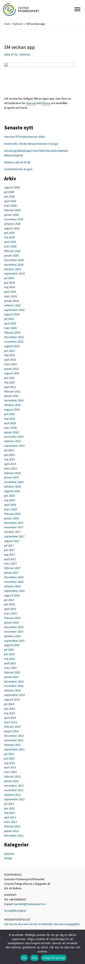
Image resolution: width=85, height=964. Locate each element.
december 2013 (14, 736)
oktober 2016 (12, 586)
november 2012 (13, 790)
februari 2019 (12, 473)
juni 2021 (9, 378)
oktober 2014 (12, 690)
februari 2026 (12, 210)
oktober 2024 (12, 269)
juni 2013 (9, 758)
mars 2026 (10, 205)
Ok (24, 957)
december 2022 (14, 337)
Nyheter (25, 54)
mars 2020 (10, 428)
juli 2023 (9, 319)
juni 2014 (9, 708)
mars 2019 (10, 468)
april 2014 (10, 718)
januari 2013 (11, 781)
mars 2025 (10, 246)
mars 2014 (10, 722)
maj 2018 (9, 500)
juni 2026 (9, 196)
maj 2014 (9, 713)
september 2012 (14, 799)
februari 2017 (12, 568)
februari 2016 (12, 618)
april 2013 (10, 767)
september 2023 (14, 310)
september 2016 (14, 591)
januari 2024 (11, 301)
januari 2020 (11, 432)
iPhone (45, 103)
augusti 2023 (12, 314)
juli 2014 (9, 704)
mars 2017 (10, 563)
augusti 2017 (12, 541)
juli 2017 (9, 545)
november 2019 (13, 436)
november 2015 (13, 631)
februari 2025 (12, 251)
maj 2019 (9, 459)
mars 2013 (10, 772)
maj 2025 (9, 237)
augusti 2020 (12, 409)
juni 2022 (9, 351)
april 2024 (10, 292)
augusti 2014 (12, 699)
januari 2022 (11, 369)
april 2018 (10, 505)
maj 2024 (9, 287)
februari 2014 (12, 726)
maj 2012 (9, 813)
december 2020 (14, 400)
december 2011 (14, 835)
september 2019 (14, 446)
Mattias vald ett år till (17, 162)
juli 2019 (9, 450)
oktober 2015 (12, 636)
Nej (34, 957)
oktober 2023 (12, 305)
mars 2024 (10, 296)
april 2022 (10, 359)
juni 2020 (9, 414)
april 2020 (10, 423)
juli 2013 (9, 754)
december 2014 (14, 681)
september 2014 (14, 695)
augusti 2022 (12, 346)
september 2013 (14, 749)
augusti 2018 (12, 491)
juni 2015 (9, 654)
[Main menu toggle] (77, 9)
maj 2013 (9, 763)
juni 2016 (9, 604)
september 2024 (14, 273)
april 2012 (10, 817)
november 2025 (13, 219)
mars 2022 (10, 364)
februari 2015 (12, 672)
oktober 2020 (12, 405)
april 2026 (10, 201)
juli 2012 (9, 804)
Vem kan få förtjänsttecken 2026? (24, 136)
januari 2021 (11, 396)
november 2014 (13, 686)
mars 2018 (10, 509)
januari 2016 (11, 622)
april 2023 (10, 323)
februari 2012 (12, 826)
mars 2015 (10, 668)
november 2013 (13, 740)
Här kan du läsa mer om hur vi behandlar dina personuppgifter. (42, 924)
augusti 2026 (12, 187)
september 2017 (14, 536)
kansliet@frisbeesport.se (30, 904)
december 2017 (14, 523)
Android (31, 103)
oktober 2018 (12, 486)
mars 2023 (10, 328)
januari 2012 (11, 831)
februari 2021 (12, 391)
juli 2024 (9, 278)
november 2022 (13, 341)
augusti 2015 (12, 645)
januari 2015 (11, 677)
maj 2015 (9, 659)
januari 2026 (11, 215)
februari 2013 (12, 776)
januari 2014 (11, 731)
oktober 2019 (12, 441)
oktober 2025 (12, 224)
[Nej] (80, 947)
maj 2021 (9, 382)
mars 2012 (10, 822)
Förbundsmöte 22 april (18, 169)
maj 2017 (9, 554)
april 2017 (10, 559)
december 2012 (14, 785)
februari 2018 (12, 514)
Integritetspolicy (54, 957)
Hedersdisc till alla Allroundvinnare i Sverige (31, 144)
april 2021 (10, 387)
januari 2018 (11, 518)
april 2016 (10, 609)
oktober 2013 (12, 745)
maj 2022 (9, 355)
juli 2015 (9, 649)
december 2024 (14, 260)
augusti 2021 (12, 373)
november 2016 (13, 582)
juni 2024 (9, 282)
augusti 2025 (12, 228)
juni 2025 (9, 233)
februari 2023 (12, 332)
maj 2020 (9, 418)
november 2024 (13, 264)
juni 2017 (9, 550)
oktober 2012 (12, 795)
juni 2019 (9, 455)
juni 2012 (9, 808)
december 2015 (14, 627)
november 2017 (13, 527)
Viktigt (8, 858)
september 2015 (14, 641)
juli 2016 (9, 600)
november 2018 (13, 482)
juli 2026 (9, 192)
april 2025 (10, 242)
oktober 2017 (12, 532)
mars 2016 (10, 613)
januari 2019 (11, 477)
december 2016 (14, 577)
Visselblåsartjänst (15, 910)
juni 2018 (9, 495)
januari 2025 (11, 255)
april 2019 (10, 464)
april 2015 (10, 663)
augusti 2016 (12, 595)
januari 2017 (11, 572)
